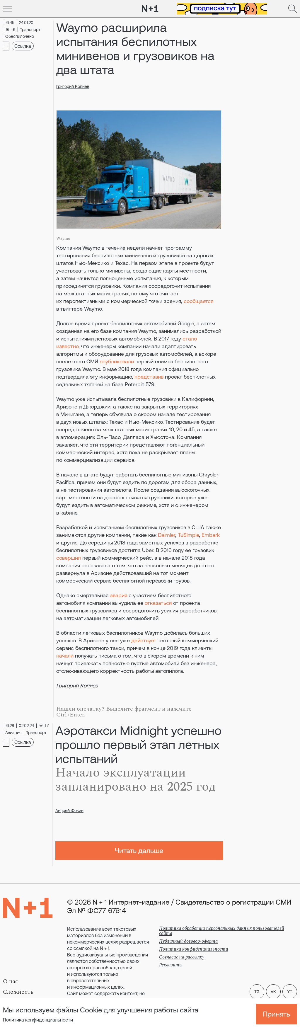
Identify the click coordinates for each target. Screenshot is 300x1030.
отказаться (158, 603)
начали (65, 656)
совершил (68, 558)
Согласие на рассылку (181, 957)
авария (118, 595)
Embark (211, 535)
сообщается (198, 301)
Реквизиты (171, 964)
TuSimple (188, 535)
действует (143, 640)
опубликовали (117, 361)
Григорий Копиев (72, 86)
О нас (10, 981)
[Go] (7, 8)
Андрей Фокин (69, 810)
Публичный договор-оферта (188, 941)
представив (148, 377)
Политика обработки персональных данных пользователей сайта (221, 931)
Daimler (166, 535)
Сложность (18, 992)
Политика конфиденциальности (38, 1019)
